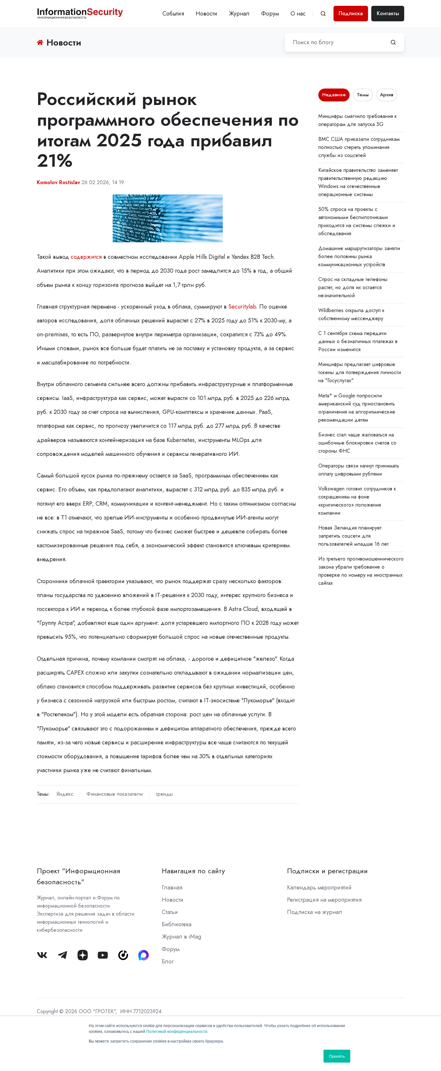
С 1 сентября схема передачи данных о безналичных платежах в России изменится (357, 341)
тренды (164, 794)
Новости (206, 13)
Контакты (388, 13)
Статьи (170, 912)
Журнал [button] (239, 13)
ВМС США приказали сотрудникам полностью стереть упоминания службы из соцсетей (359, 147)
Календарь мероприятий (319, 887)
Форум (270, 13)
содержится (86, 257)
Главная (172, 887)
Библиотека (176, 924)
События (173, 13)
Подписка (351, 13)
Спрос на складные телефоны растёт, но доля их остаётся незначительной (352, 287)
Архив (386, 94)
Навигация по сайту (193, 871)
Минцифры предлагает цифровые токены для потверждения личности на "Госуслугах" (359, 372)
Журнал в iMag (181, 936)
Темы (363, 94)
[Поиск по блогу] (393, 42)
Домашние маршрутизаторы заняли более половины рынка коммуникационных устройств (359, 256)
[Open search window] (323, 13)
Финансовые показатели (115, 794)
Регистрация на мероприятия (324, 900)
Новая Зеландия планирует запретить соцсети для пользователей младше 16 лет (353, 536)
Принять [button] (337, 1056)
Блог (168, 961)
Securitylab (242, 306)
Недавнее (334, 94)
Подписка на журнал (314, 912)
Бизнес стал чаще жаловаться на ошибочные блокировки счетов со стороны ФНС (357, 443)
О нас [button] (298, 13)
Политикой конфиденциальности (176, 1031)
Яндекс (64, 794)
